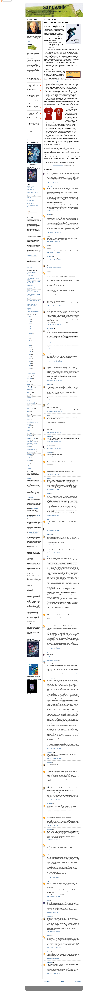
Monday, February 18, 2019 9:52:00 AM (54, 432)
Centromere (29, 389)
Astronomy (29, 375)
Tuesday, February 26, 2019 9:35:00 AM (54, 465)
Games (28, 406)
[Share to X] (67, 165)
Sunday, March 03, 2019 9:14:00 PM (53, 648)
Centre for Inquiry (30, 387)
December (30, 329)
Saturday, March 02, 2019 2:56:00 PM (53, 544)
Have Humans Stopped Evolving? (33, 300)
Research (29, 446)
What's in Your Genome (31, 272)
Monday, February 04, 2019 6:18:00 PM (54, 182)
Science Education (30, 451)
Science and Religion (31, 449)
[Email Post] (73, 165)
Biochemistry (29, 378)
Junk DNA (55, 166)
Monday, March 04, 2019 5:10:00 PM (53, 674)
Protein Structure (30, 200)
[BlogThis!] (66, 165)
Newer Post (47, 981)
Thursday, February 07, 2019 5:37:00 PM (54, 241)
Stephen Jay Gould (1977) (31, 497)
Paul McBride (49, 624)
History (28, 419)
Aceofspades (49, 853)
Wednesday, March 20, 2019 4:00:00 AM (54, 947)
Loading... (29, 139)
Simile (48, 900)
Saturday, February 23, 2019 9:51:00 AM (54, 448)
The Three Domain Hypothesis (32, 205)
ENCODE (29, 398)
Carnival (29, 386)
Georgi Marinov (50, 815)
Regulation (29, 444)
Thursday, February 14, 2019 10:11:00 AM (54, 380)
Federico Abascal (50, 459)
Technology (29, 457)
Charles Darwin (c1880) (33, 232)
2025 (30, 317)
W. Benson (49, 214)
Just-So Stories (30, 275)
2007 (30, 366)
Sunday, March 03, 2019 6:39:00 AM (53, 608)
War (28, 465)
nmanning (49, 951)
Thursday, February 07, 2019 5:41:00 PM (54, 252)
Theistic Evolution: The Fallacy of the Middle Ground (33, 282)
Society (28, 455)
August (29, 335)
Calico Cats (29, 309)
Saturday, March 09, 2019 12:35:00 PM (54, 758)
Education (29, 397)
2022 (30, 323)
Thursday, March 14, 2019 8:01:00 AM (53, 877)
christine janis (49, 962)
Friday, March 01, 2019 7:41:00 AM (53, 523)
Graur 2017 (49, 342)
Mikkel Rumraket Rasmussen (52, 556)
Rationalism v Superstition (32, 443)
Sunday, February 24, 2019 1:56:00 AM (54, 455)
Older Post (78, 981)
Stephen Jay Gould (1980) (35, 508)
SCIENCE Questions (31, 203)
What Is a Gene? (30, 276)
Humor (28, 421)
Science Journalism (30, 452)
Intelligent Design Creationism (32, 422)
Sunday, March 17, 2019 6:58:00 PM (53, 931)
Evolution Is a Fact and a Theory (33, 297)
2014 (30, 354)
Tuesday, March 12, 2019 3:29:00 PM (53, 849)
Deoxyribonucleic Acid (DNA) (32, 192)
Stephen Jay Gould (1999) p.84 (33, 532)
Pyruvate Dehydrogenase (31, 202)
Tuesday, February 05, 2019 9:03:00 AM (54, 232)
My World (29, 433)
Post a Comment (48, 976)
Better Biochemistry (30, 189)
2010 (30, 361)
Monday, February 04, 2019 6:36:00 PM (54, 210)
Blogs (28, 381)
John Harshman (50, 171)
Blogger (56, 988)
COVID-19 (29, 392)
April (29, 340)
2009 (30, 363)
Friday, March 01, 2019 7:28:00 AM (53, 489)
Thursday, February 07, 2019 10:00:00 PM (54, 259)
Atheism (29, 376)
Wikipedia (29, 468)
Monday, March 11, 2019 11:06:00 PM (53, 811)
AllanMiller (49, 436)
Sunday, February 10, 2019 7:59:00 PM (54, 295)
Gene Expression (30, 408)
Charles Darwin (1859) (31, 255)
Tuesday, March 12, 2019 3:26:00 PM (53, 839)
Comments (31, 213)
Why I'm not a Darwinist (31, 283)
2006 (30, 368)
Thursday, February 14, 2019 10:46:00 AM (54, 399)
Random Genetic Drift (31, 290)
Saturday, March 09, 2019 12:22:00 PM (54, 748)
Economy (29, 395)
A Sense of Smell (30, 186)
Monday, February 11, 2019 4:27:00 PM (54, 324)
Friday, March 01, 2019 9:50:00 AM (53, 530)
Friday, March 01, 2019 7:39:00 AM (53, 515)
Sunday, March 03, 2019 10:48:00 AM (53, 620)
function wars (29, 405)
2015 (30, 353)
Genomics (29, 416)
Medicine (29, 428)
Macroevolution (30, 288)
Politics (28, 440)
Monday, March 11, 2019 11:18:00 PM (53, 825)
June (29, 338)
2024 (30, 319)
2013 (30, 356)
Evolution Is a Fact (30, 273)
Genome (51, 166)
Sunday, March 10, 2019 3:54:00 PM (53, 799)
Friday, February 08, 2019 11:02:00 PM (54, 267)
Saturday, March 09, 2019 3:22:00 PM (53, 765)
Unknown (48, 478)
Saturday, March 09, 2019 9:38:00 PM (53, 782)
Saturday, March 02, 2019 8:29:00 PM (53, 552)
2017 (30, 349)
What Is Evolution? (30, 298)
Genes (48, 166)
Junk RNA (59, 166)
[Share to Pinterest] (70, 165)
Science (28, 447)
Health (28, 417)
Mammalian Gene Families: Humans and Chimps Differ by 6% (33, 302)
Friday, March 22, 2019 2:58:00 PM (53, 958)
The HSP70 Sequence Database (32, 311)
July (29, 336)
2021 (30, 324)
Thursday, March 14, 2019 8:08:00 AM (53, 896)
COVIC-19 (29, 390)
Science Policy (30, 454)
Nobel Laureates (30, 198)
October (30, 331)
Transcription (29, 206)
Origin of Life (30, 436)
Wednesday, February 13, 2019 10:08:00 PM (54, 361)
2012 (30, 358)
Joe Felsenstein (49, 186)
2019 (30, 328)
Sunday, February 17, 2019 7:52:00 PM (54, 423)
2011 (30, 360)
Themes (28, 458)
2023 (30, 321)
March (29, 342)
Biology (28, 379)
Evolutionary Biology (31, 402)
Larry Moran (49, 165)
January (29, 345)
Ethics (28, 400)
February (30, 343)
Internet (28, 424)
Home (62, 981)
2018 (30, 347)
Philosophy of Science (31, 438)
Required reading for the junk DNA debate (55, 81)
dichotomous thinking (73, 673)
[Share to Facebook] (69, 165)
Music (28, 430)
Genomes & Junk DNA (31, 195)
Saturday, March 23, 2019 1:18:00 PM (53, 973)
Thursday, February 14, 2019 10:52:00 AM (54, 411)
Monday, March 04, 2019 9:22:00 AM (53, 656)
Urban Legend (30, 462)
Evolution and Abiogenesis (32, 287)
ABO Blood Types (30, 187)
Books (28, 383)
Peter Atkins (29, 267)
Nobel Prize (29, 435)
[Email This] (64, 165)
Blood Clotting (30, 190)
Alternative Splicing (31, 373)
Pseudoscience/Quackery (31, 441)
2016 (30, 351)
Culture (28, 394)
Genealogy (29, 194)
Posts (30, 211)
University (29, 460)
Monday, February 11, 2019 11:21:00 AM (54, 305)
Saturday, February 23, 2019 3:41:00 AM (54, 441)
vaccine (28, 463)
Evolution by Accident (31, 285)
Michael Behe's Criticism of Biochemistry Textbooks (32, 305)
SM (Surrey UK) (50, 678)
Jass (47, 236)
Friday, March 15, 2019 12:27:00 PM (53, 912)
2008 (30, 365)
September (30, 333)
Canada (28, 384)
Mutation (29, 197)
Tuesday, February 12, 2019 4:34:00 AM (54, 348)
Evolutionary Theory (31, 403)
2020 (30, 326)
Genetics (29, 413)
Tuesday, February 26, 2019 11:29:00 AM (54, 474)
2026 (30, 316)
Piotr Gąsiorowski (50, 328)
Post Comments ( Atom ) (53, 983)
